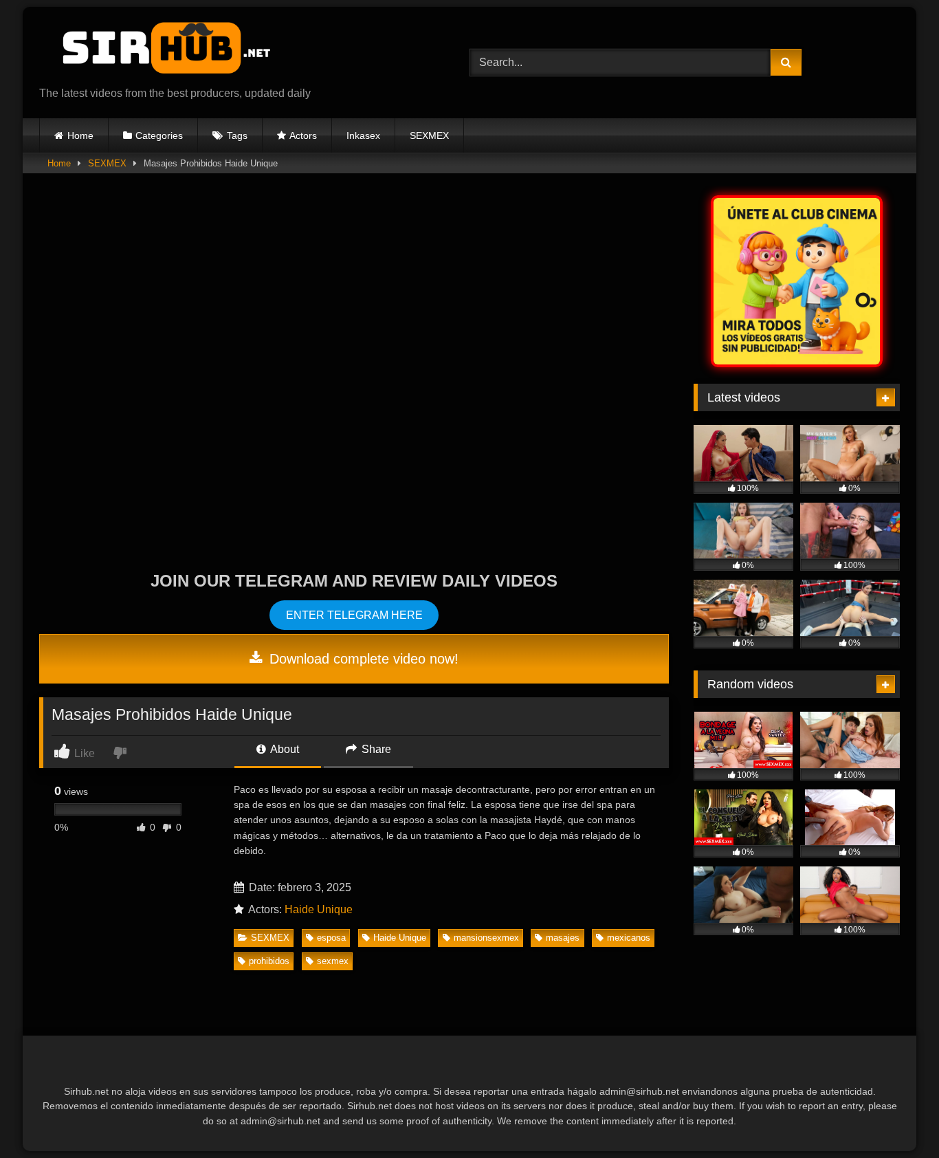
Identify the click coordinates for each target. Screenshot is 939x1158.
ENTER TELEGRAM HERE (354, 615)
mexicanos (628, 937)
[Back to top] (896, 1117)
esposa (331, 937)
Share (375, 749)
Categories (159, 135)
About (283, 749)
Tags (237, 135)
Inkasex (363, 135)
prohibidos (269, 961)
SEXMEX (429, 135)
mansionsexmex (486, 937)
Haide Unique (319, 909)
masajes (562, 937)
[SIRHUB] (159, 51)
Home (80, 135)
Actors (303, 135)
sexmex (333, 961)
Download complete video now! (362, 658)
